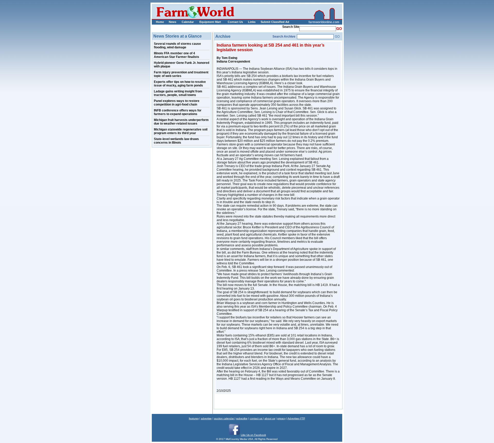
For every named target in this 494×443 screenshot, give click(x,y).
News (172, 21)
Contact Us (235, 21)
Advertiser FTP (296, 418)
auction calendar (224, 418)
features (194, 418)
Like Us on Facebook (253, 434)
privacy (281, 418)
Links (251, 21)
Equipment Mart (210, 21)
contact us (256, 418)
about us (269, 418)
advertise (206, 418)
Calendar (188, 21)
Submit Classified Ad (269, 21)
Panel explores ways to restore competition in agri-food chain (176, 102)
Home (160, 21)
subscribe (242, 418)
